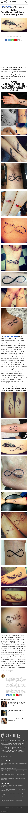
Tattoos (9, 6)
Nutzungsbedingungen (10, 809)
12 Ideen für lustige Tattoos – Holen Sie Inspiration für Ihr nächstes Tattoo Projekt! (17, 703)
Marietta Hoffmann (11, 675)
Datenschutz (20, 807)
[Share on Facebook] (6, 39)
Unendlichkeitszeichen (11, 336)
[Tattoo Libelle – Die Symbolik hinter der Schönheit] (4, 721)
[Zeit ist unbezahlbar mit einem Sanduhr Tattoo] (4, 713)
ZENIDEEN (4, 6)
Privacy (13, 807)
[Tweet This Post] (9, 39)
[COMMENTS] (21, 39)
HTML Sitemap (21, 809)
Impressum (7, 807)
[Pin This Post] (15, 39)
